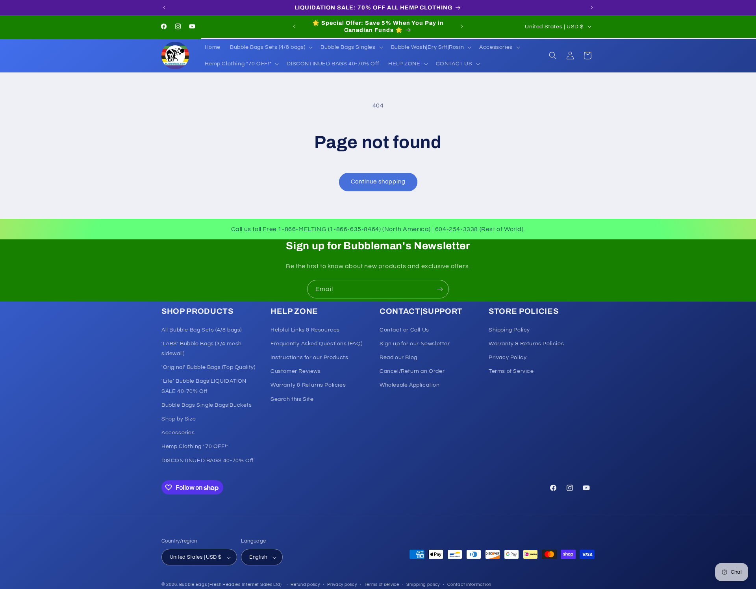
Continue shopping (378, 182)
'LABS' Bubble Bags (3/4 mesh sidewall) (201, 348)
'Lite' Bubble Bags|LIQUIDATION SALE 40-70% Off (203, 386)
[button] (270, 47)
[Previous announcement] (164, 7)
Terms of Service (511, 371)
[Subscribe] (439, 289)
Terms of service (382, 584)
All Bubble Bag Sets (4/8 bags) (201, 330)
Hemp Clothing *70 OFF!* (194, 447)
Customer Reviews (296, 371)
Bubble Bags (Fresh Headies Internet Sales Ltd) (230, 585)
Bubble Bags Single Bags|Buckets (206, 405)
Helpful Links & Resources (305, 330)
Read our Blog (398, 357)
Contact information (469, 584)
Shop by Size (178, 419)
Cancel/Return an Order (412, 371)
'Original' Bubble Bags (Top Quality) (208, 367)
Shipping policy (423, 584)
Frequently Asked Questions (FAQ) (316, 343)
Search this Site (292, 399)
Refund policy (305, 584)
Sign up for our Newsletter (415, 343)
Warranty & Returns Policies (308, 385)
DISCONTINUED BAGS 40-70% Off (207, 460)
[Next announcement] (591, 7)
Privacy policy (342, 584)
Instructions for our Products (309, 357)
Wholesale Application (410, 385)
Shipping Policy (509, 330)
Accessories (178, 433)
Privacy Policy (507, 357)
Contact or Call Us (404, 330)
